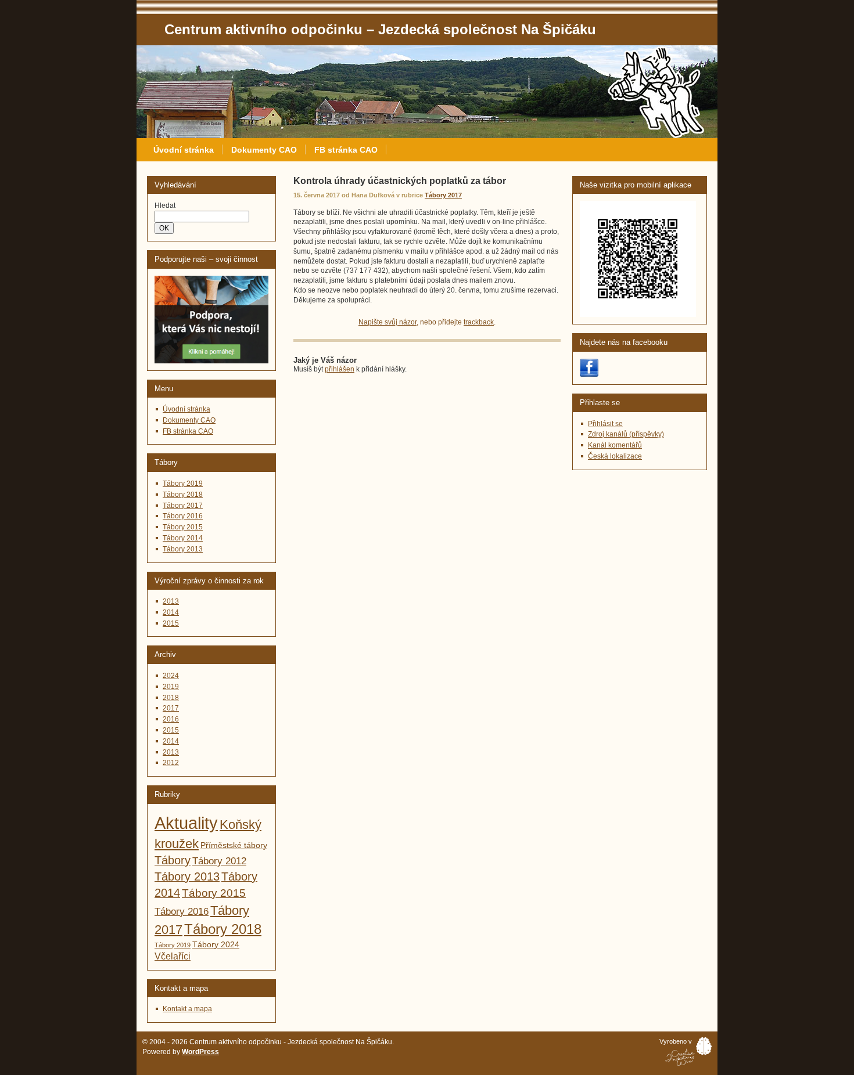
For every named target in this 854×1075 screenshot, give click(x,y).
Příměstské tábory (233, 845)
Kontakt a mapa (187, 1009)
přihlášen (339, 369)
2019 (171, 687)
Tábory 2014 (183, 538)
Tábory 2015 (183, 527)
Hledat (165, 205)
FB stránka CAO (346, 149)
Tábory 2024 (215, 944)
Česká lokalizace (615, 456)
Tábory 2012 (219, 861)
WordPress (200, 1052)
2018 (171, 698)
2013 (171, 601)
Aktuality (186, 822)
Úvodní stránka (183, 149)
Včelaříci (173, 956)
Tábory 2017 (443, 195)
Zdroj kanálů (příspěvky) (626, 434)
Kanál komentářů (615, 445)
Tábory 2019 (183, 483)
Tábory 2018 (183, 494)
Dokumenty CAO (264, 149)
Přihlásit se (605, 424)
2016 (171, 719)
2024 (171, 676)
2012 (171, 763)
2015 (171, 623)
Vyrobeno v (675, 1041)
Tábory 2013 (183, 549)
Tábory (173, 860)
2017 (171, 708)
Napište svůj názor (387, 322)
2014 (171, 612)
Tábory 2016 (183, 516)
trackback (479, 322)
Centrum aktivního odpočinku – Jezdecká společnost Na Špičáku (239, 50)
